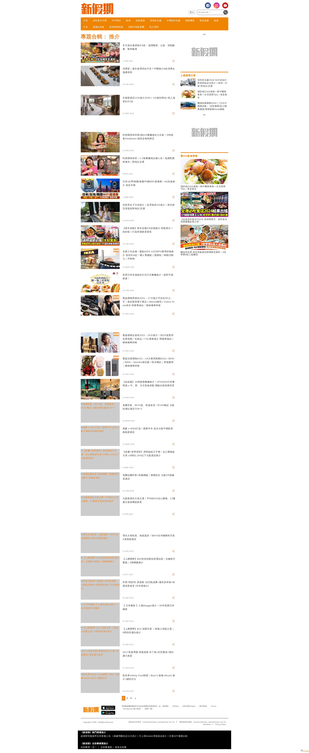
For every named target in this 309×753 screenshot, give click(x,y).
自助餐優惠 (106, 747)
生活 (85, 27)
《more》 (213, 706)
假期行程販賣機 (136, 27)
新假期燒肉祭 (116, 27)
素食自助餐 (120, 747)
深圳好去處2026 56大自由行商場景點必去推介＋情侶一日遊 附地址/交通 (212, 83)
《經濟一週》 (149, 709)
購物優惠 (190, 20)
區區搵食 (140, 20)
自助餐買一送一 (89, 747)
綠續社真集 (98, 27)
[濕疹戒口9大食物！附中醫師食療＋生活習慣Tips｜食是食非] (188, 94)
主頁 (85, 20)
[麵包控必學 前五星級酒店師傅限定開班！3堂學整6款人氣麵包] (204, 237)
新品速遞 (204, 20)
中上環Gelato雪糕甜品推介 (153, 736)
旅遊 (216, 20)
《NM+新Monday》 (188, 706)
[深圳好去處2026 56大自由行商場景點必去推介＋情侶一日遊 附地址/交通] (188, 83)
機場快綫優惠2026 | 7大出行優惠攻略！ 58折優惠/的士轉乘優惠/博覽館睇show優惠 (212, 106)
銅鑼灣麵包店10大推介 (125, 736)
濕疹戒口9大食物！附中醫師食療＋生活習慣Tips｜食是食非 (212, 94)
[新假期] (117, 9)
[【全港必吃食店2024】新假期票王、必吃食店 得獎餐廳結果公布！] (204, 204)
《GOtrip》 (175, 706)
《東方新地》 (203, 706)
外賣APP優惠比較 (178, 736)
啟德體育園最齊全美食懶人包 (96, 736)
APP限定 (116, 20)
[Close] (305, 751)
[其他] (173, 62)
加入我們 (154, 27)
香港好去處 (156, 20)
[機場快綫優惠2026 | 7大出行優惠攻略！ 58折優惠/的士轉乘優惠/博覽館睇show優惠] (188, 106)
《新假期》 (165, 706)
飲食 (128, 20)
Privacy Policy (220, 724)
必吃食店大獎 (100, 20)
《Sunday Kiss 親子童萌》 (132, 709)
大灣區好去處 (173, 20)
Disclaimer (207, 724)
